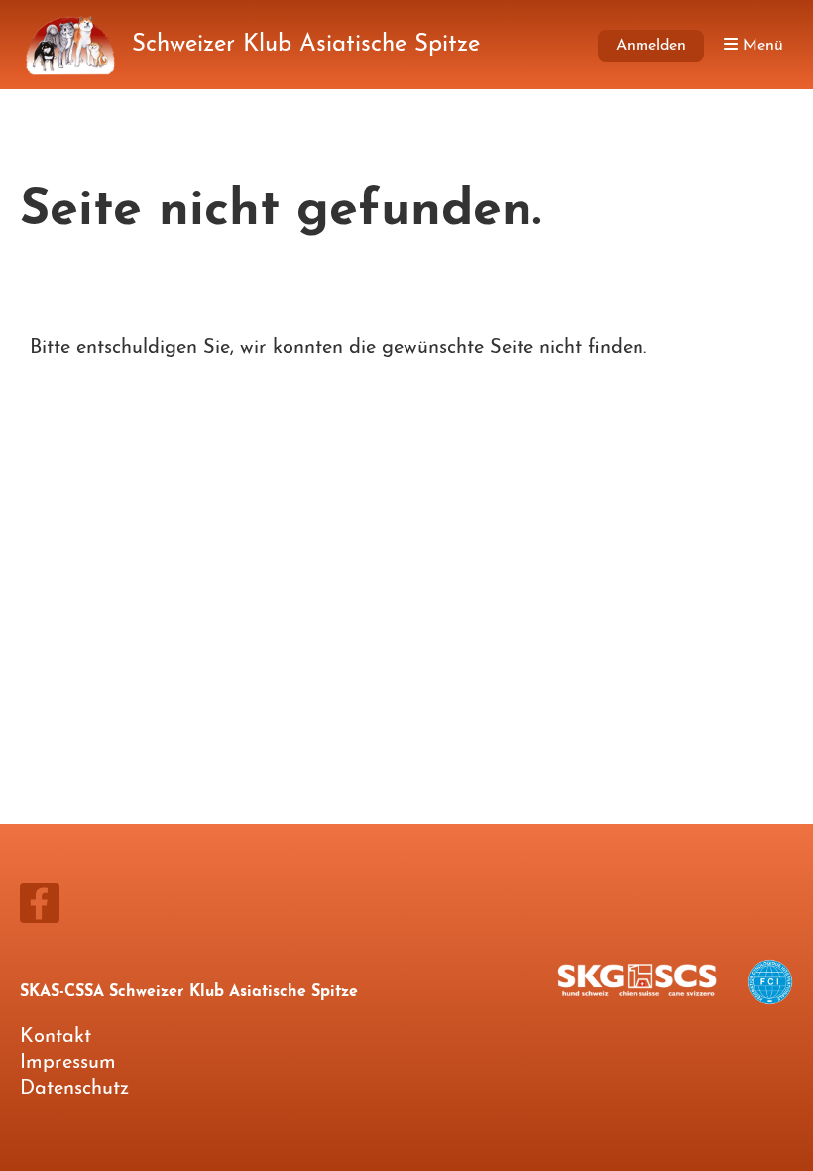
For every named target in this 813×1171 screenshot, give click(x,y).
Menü (760, 46)
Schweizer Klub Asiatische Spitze (306, 45)
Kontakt (55, 1037)
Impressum (68, 1063)
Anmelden (651, 46)
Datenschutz (74, 1089)
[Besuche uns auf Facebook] (39, 913)
